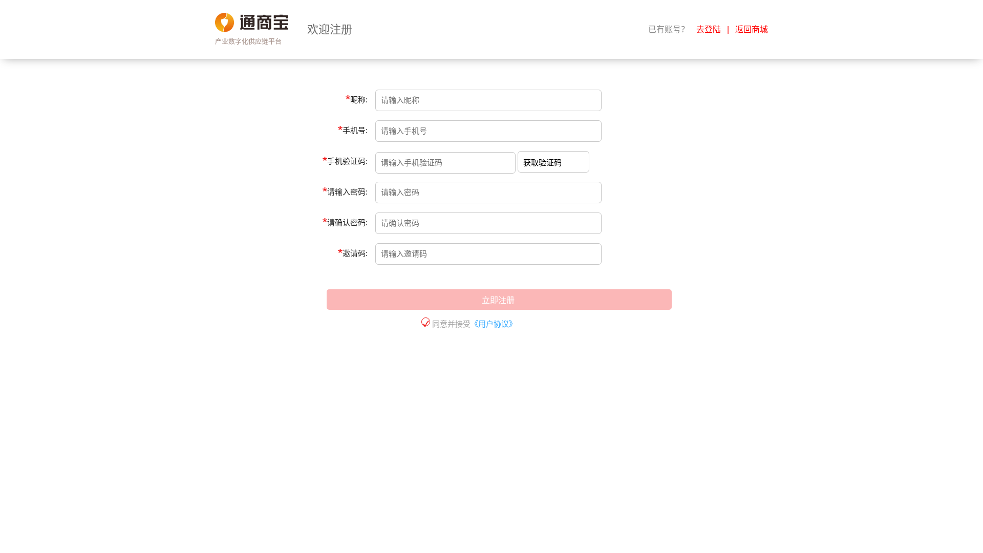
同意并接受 (473, 324)
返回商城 (751, 29)
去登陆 (708, 29)
